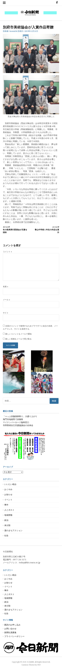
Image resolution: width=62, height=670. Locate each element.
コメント (7, 252)
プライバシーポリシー (14, 636)
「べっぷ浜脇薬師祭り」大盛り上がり (20, 416)
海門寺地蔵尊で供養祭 (13, 419)
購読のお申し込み (12, 625)
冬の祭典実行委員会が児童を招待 (15, 230)
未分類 (7, 525)
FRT (39, 665)
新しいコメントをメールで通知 (18, 334)
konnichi (13, 31)
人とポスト (9, 510)
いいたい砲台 (10, 484)
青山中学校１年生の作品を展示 (47, 230)
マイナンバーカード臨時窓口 (16, 422)
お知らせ (8, 494)
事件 (6, 505)
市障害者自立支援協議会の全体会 (18, 425)
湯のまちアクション (13, 530)
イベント (8, 500)
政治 (6, 520)
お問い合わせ (10, 628)
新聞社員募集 (10, 632)
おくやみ (8, 489)
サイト (6, 313)
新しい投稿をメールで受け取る (18, 339)
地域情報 (8, 515)
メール (6, 300)
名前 (5, 286)
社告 (6, 535)
